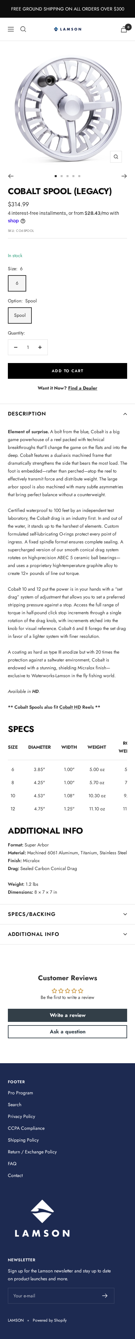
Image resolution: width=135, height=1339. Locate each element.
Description (27, 413)
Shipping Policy (23, 1140)
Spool (20, 315)
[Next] (124, 176)
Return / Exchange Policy (32, 1151)
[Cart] (124, 29)
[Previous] (10, 176)
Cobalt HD (70, 707)
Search (14, 1104)
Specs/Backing (32, 914)
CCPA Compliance (26, 1128)
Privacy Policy (21, 1116)
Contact (15, 1175)
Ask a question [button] (68, 1031)
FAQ (12, 1163)
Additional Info (33, 934)
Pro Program (20, 1092)
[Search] (23, 29)
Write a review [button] (68, 1015)
